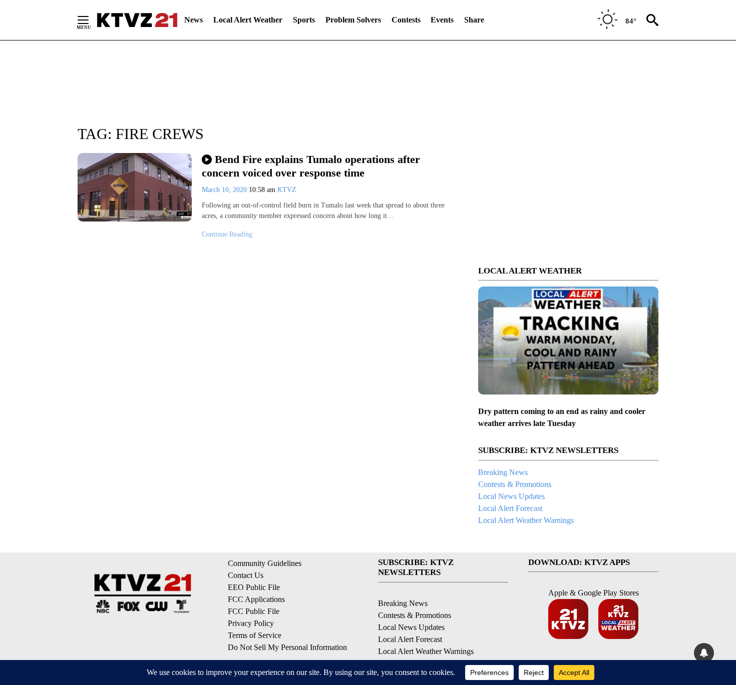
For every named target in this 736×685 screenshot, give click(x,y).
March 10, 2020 (225, 190)
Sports (304, 20)
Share (474, 20)
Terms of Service (254, 635)
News (193, 20)
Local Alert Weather (247, 20)
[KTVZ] (137, 20)
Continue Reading (227, 234)
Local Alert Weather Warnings (526, 520)
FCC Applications (256, 599)
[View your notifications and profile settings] (704, 653)
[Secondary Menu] (91, 20)
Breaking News (503, 472)
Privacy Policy (251, 623)
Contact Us (245, 575)
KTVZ (286, 190)
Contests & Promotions (514, 484)
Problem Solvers (353, 20)
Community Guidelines (264, 563)
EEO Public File (254, 587)
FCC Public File (253, 611)
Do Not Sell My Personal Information (287, 647)
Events (442, 20)
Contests (406, 20)
